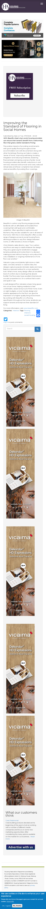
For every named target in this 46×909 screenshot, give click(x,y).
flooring (27, 310)
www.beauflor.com (30, 308)
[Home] (14, 7)
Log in (5, 322)
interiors (27, 313)
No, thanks (17, 906)
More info (10, 901)
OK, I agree (6, 906)
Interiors (16, 310)
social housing (29, 315)
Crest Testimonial (12, 820)
